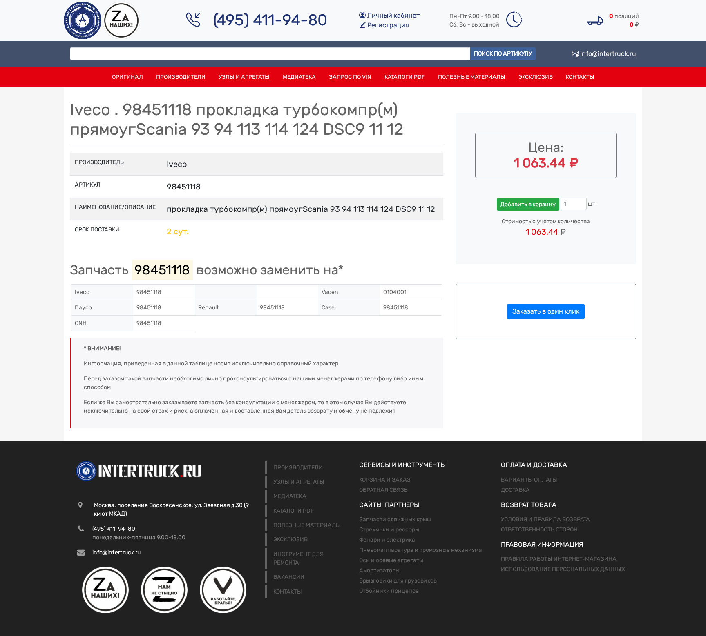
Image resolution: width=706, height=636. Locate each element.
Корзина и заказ (385, 479)
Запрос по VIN (350, 76)
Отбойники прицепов (389, 590)
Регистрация (387, 25)
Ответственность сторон (539, 529)
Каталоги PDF (404, 76)
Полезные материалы (471, 76)
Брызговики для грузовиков (398, 580)
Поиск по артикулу (503, 53)
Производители (181, 76)
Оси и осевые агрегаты (391, 560)
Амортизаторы (379, 570)
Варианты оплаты (529, 479)
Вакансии (288, 577)
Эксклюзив (535, 76)
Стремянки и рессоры (389, 529)
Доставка (515, 490)
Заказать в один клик (545, 311)
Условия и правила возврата (545, 519)
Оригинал (127, 76)
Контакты (580, 76)
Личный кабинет (393, 15)
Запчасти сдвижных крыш (395, 519)
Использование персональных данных (563, 569)
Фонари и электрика (387, 539)
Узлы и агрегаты (244, 76)
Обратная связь (383, 490)
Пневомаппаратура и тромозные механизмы (421, 550)
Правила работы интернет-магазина (559, 559)
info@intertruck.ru (607, 54)
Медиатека (299, 76)
